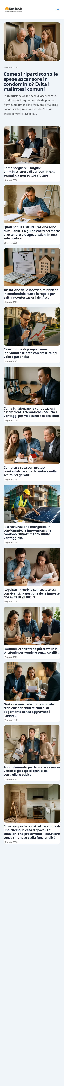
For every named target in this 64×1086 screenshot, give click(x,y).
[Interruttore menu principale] (58, 9)
